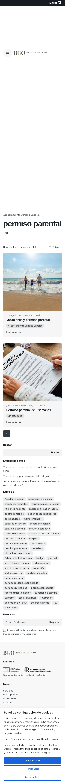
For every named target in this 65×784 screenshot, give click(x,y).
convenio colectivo (39, 528)
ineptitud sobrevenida (17, 568)
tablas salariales (27, 597)
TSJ (55, 602)
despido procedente (16, 548)
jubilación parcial (13, 573)
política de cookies (48, 739)
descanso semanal (15, 538)
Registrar (54, 622)
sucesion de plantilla (46, 592)
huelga (40, 558)
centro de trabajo (14, 513)
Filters (56, 247)
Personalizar (32, 769)
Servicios (8, 690)
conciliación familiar (15, 523)
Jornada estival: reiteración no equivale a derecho (31, 481)
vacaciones (11, 607)
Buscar (7, 445)
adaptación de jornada (40, 499)
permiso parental (14, 578)
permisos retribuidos (16, 588)
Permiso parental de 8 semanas (28, 410)
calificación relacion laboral (43, 508)
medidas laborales (37, 573)
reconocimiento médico (18, 592)
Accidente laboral (14, 499)
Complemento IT (33, 518)
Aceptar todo (32, 760)
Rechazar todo (32, 777)
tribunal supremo (40, 602)
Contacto (8, 702)
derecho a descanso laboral (44, 533)
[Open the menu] (7, 53)
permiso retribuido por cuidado (21, 583)
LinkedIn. (9, 661)
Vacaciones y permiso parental (28, 320)
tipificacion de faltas (16, 602)
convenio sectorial (15, 533)
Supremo (10, 597)
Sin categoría (15, 415)
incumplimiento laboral (17, 563)
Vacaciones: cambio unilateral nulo (23, 467)
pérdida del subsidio (42, 588)
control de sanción (15, 528)
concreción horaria (40, 523)
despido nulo (38, 543)
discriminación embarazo (18, 553)
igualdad (52, 558)
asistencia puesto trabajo (45, 504)
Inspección (38, 568)
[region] (32, 745)
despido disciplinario (16, 543)
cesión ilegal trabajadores (42, 513)
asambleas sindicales (16, 504)
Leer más (11, 332)
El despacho (10, 694)
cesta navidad (12, 518)
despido (33, 538)
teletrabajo (46, 597)
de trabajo (37, 548)
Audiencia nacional (15, 508)
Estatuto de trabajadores (18, 558)
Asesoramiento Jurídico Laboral (21, 214)
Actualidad (9, 698)
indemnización (41, 563)
